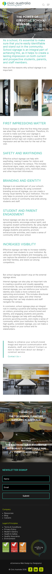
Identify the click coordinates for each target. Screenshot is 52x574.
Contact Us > (14, 356)
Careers (7, 518)
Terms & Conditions (12, 527)
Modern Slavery (11, 531)
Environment (9, 538)
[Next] (45, 100)
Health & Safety (10, 534)
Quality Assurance (12, 536)
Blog (6, 515)
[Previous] (6, 100)
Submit (26, 496)
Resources (8, 513)
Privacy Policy (10, 529)
